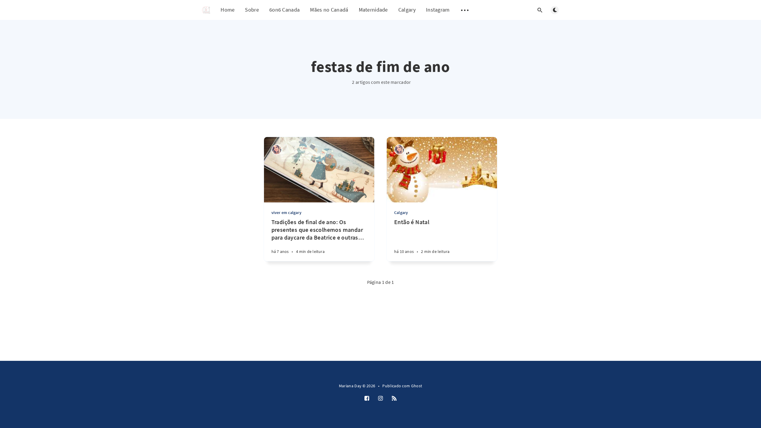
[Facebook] (366, 398)
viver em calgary (286, 212)
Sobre (252, 9)
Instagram (438, 9)
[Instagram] (380, 398)
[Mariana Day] (276, 149)
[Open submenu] (465, 10)
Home (228, 9)
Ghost (416, 385)
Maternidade (373, 9)
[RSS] (394, 398)
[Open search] (540, 10)
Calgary (407, 9)
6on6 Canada (284, 9)
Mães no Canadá (329, 9)
